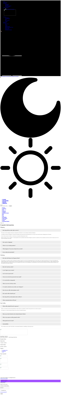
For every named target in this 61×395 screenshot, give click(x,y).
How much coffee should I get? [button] (9, 293)
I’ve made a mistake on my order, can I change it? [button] (13, 286)
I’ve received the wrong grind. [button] (9, 280)
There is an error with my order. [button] (9, 283)
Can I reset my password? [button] (8, 273)
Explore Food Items (3, 381)
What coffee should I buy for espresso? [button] (11, 306)
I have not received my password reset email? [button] (12, 276)
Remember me (3, 390)
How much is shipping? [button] (7, 242)
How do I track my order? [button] (8, 266)
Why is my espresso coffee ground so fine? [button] (11, 317)
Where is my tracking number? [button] (9, 245)
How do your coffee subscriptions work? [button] (11, 290)
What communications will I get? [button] (9, 300)
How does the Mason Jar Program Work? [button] (11, 258)
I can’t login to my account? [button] (8, 270)
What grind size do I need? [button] (8, 320)
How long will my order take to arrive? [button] (11, 230)
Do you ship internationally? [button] (8, 252)
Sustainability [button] (5, 323)
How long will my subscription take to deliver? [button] (12, 296)
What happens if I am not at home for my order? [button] (13, 248)
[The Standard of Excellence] (9, 76)
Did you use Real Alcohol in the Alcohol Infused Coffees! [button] (14, 313)
